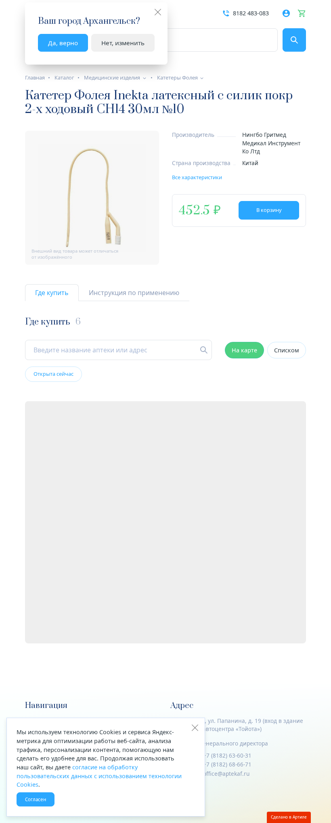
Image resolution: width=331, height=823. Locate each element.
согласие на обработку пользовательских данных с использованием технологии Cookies (99, 775)
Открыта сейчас (53, 373)
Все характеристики (197, 177)
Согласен (35, 799)
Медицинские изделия (112, 77)
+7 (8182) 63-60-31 (227, 755)
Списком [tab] (286, 350)
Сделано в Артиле (289, 817)
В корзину (269, 210)
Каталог (64, 77)
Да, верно (63, 43)
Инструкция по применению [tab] (134, 292)
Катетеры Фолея (177, 77)
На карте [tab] (244, 350)
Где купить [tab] (52, 292)
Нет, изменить (123, 43)
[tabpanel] (165, 480)
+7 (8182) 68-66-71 (227, 764)
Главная (35, 77)
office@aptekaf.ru (226, 773)
